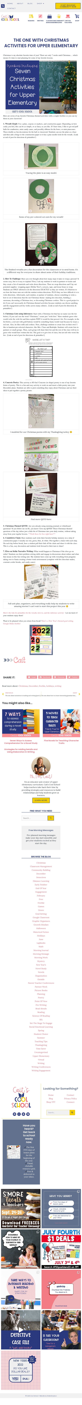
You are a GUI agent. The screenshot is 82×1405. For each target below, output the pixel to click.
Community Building (59, 22)
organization (41, 976)
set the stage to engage (41, 1023)
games (41, 906)
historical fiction (41, 932)
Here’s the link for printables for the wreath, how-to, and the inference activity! (34, 612)
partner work (41, 987)
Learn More (41, 800)
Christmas (23, 686)
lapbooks (41, 943)
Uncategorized (41, 1052)
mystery (41, 961)
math (41, 946)
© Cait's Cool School (31, 1396)
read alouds (41, 1008)
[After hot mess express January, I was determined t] (20, 1329)
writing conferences (41, 1067)
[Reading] (31, 16)
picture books (41, 990)
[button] (3, 6)
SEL (41, 1019)
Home (10, 3)
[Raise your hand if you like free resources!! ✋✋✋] (61, 1289)
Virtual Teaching (68, 22)
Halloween (41, 928)
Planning (41, 994)
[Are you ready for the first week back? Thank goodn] (61, 1208)
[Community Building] (59, 16)
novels (41, 972)
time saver (41, 1048)
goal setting (41, 914)
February (41, 895)
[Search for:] (35, 818)
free (41, 899)
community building (41, 870)
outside (41, 979)
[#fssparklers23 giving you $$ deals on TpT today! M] (61, 1249)
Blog (30, 3)
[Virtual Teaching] (68, 16)
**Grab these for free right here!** (41, 534)
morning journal (41, 950)
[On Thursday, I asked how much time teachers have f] (20, 1289)
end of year (41, 888)
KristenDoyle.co (52, 1396)
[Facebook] (14, 1114)
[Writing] (40, 16)
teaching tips (41, 1041)
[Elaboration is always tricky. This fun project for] (20, 1249)
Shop (39, 3)
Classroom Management (51, 22)
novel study (41, 968)
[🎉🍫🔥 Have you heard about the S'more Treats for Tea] (20, 1208)
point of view (41, 1001)
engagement (41, 892)
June (41, 939)
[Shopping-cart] (28, 1114)
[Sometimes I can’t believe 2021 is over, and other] (20, 1370)
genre (41, 910)
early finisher (41, 884)
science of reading (41, 1016)
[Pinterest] (23, 1114)
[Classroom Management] (49, 16)
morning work (41, 957)
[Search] (51, 818)
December (33, 686)
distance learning (41, 881)
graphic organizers (41, 921)
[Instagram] (19, 1114)
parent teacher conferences (41, 983)
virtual (41, 1059)
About (20, 3)
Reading (31, 21)
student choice (41, 1034)
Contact (11, 8)
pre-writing (41, 1005)
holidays (50, 686)
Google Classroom (41, 917)
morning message (41, 954)
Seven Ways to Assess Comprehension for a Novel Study (20, 741)
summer (41, 1038)
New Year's (41, 965)
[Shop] (77, 16)
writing (58, 686)
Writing (40, 21)
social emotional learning (41, 1027)
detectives (41, 877)
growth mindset (41, 924)
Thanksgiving (41, 1045)
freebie (42, 686)
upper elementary (41, 1056)
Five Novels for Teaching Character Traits (61, 741)
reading (41, 1012)
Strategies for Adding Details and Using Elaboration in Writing (20, 750)
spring (41, 1030)
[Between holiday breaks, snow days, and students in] (61, 1329)
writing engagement (41, 1070)
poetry (41, 997)
